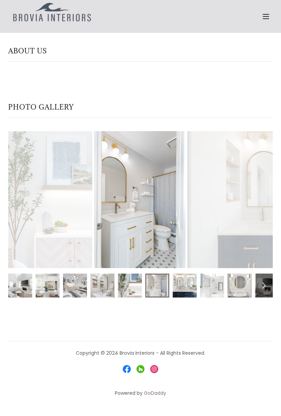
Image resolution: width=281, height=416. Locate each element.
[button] (266, 16)
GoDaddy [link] (155, 393)
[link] (52, 16)
